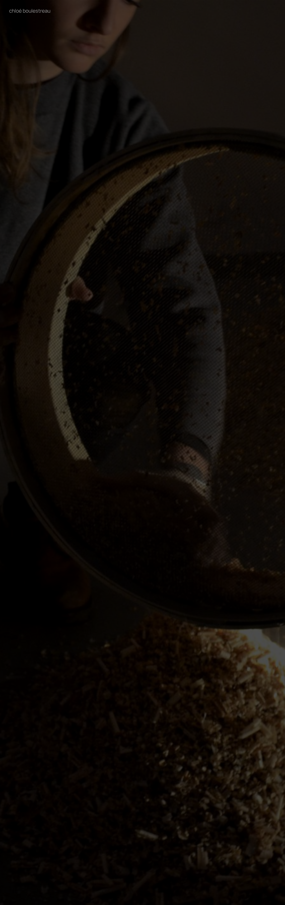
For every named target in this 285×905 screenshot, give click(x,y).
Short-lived (18, 26)
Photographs (19, 31)
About (14, 36)
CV (11, 41)
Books (14, 20)
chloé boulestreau (29, 10)
